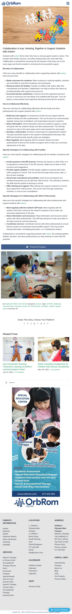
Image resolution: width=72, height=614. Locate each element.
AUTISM (49, 304)
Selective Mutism (9, 536)
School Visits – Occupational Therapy (9, 590)
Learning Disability (6, 543)
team (4, 309)
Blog (56, 571)
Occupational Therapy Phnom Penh (9, 565)
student (51, 306)
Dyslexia (6, 531)
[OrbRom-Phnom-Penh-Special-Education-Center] (11, 2)
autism (17, 56)
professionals (35, 306)
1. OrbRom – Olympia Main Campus (34, 528)
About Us (58, 568)
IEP (29, 306)
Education (18, 306)
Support (58, 306)
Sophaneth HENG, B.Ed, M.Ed (15, 304)
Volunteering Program (60, 564)
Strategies (44, 306)
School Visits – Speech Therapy (9, 583)
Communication (8, 306)
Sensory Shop (34, 586)
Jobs (56, 574)
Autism (38, 304)
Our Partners (60, 576)
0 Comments (19, 372)
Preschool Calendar (33, 572)
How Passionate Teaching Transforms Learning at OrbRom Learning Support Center (18, 349)
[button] (4, 355)
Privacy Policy (60, 579)
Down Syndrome (9, 539)
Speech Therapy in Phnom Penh (9, 559)
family (24, 306)
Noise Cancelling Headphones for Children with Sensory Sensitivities (53, 349)
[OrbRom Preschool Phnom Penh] (36, 252)
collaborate (57, 304)
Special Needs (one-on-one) (9, 577)
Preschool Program (7, 572)
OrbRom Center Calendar (35, 566)
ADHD (5, 534)
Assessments (8, 595)
